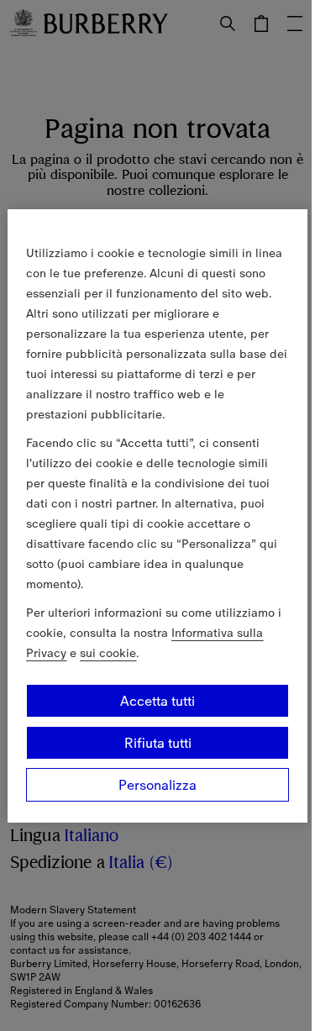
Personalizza (157, 785)
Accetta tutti (157, 701)
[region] (157, 516)
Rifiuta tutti (158, 743)
